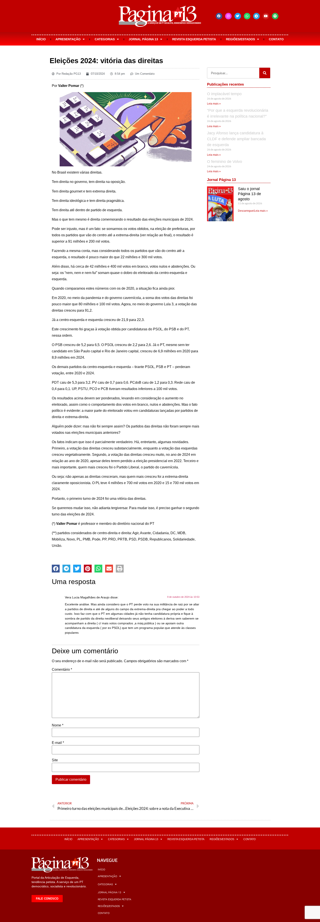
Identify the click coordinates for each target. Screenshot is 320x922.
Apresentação (68, 39)
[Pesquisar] (264, 73)
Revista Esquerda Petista (194, 39)
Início (41, 39)
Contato (276, 39)
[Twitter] (237, 16)
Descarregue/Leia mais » (253, 210)
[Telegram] (256, 16)
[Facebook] (219, 16)
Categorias (105, 39)
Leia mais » (214, 103)
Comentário (62, 669)
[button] (56, 568)
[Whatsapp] (247, 16)
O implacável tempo (224, 94)
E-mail (58, 743)
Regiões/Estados (240, 39)
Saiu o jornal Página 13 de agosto (249, 194)
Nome (57, 725)
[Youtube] (266, 16)
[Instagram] (228, 16)
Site (55, 760)
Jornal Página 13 (143, 39)
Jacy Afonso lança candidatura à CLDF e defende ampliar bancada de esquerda (236, 139)
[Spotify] (275, 16)
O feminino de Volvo (224, 161)
